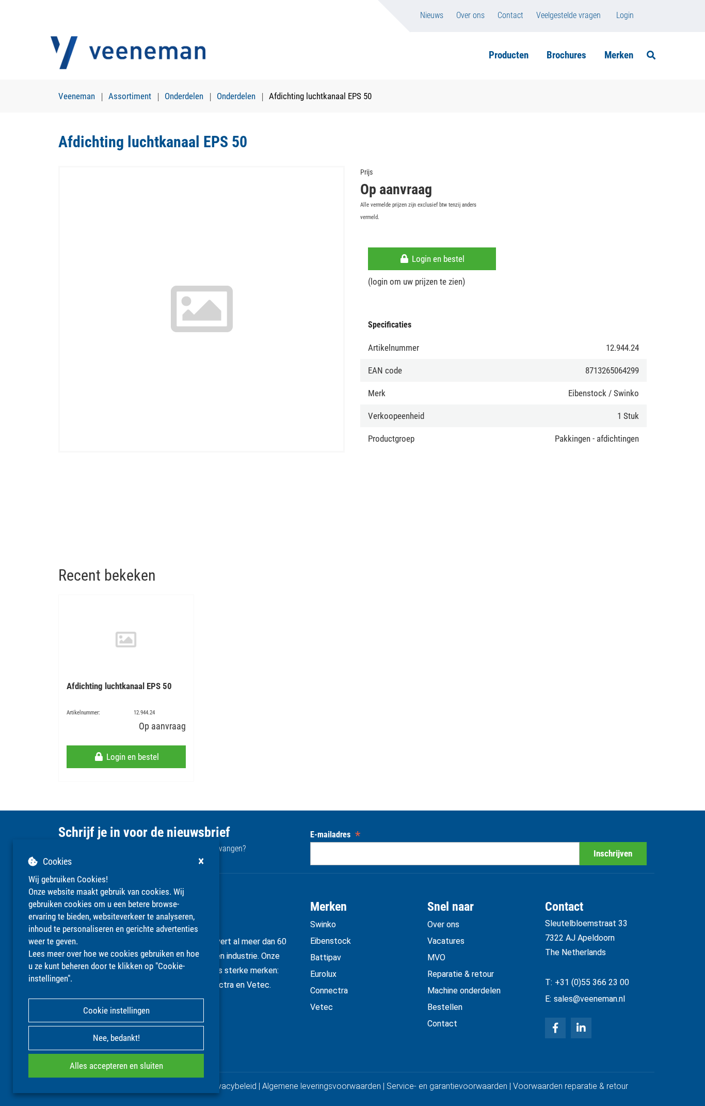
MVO (436, 957)
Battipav (325, 957)
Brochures (566, 55)
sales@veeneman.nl (589, 999)
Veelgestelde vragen (568, 15)
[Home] (128, 52)
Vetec (321, 1007)
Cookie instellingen (116, 1010)
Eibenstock (330, 941)
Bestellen (444, 1007)
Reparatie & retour (460, 974)
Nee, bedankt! (116, 1038)
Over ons (470, 15)
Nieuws (431, 15)
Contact (510, 15)
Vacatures (445, 941)
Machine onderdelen (464, 990)
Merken (618, 55)
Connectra (329, 990)
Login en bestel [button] (437, 259)
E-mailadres (335, 834)
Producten (508, 55)
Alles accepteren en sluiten (116, 1066)
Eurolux (323, 974)
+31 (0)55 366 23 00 (592, 982)
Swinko (323, 924)
